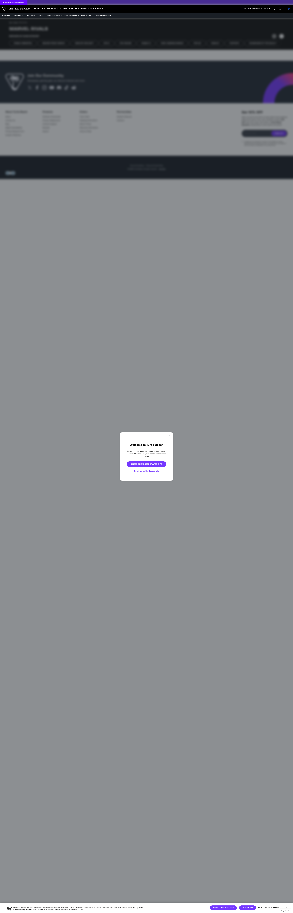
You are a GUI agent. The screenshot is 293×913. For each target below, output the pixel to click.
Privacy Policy (20, 910)
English (283, 911)
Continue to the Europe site (146, 471)
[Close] (286, 907)
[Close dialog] (169, 436)
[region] (146, 908)
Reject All (247, 908)
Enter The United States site (146, 464)
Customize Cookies (268, 908)
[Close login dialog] (168, 509)
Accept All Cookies (223, 908)
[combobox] (285, 911)
